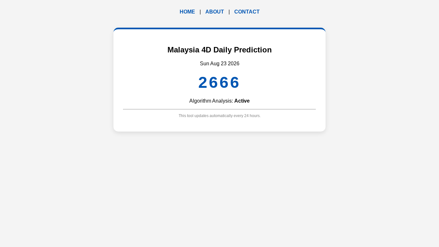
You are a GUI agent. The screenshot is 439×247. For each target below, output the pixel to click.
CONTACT (247, 11)
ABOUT (214, 11)
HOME (187, 11)
